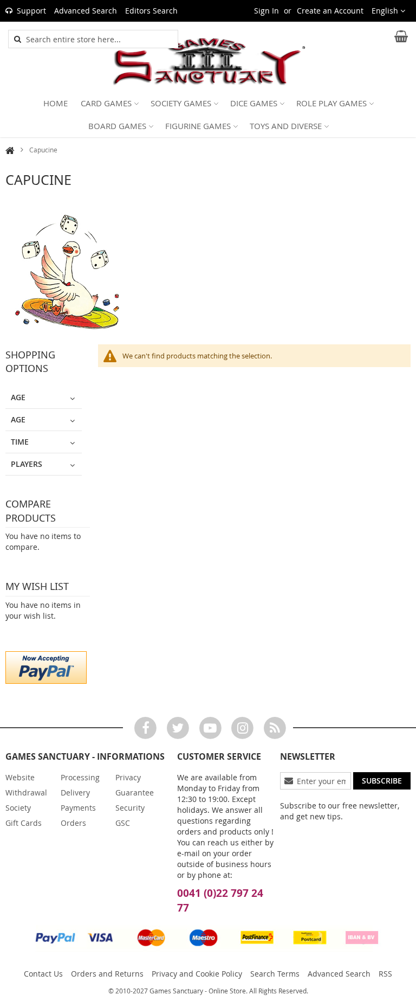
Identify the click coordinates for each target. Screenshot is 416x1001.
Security (130, 808)
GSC (122, 823)
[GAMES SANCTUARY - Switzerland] (208, 62)
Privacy (128, 777)
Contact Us (43, 973)
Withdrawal (26, 792)
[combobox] (99, 39)
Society (18, 808)
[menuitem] (55, 103)
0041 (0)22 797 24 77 (220, 900)
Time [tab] (20, 442)
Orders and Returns (107, 973)
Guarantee (134, 792)
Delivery (75, 792)
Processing (80, 777)
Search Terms (275, 973)
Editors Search (151, 10)
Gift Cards (23, 823)
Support (31, 10)
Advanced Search (85, 10)
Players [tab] (26, 464)
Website (20, 777)
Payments (78, 808)
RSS (385, 973)
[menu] (208, 114)
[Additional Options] (46, 666)
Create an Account (330, 10)
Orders (73, 823)
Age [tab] (18, 397)
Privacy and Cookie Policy (197, 973)
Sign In (266, 10)
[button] (388, 10)
